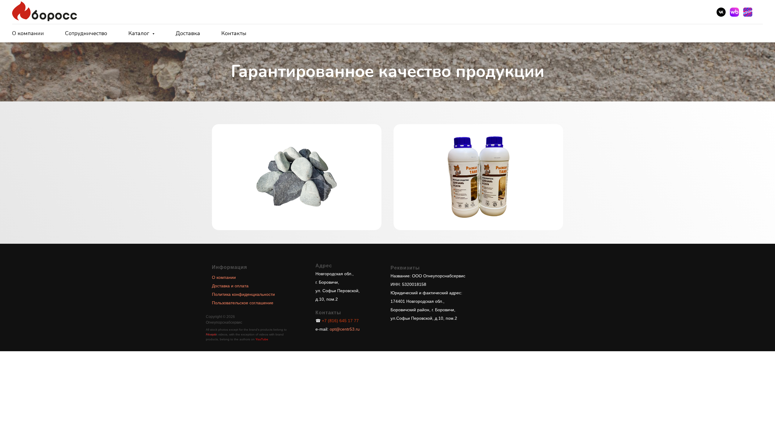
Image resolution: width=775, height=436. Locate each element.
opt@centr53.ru (344, 329)
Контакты (233, 33)
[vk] (721, 12)
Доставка (188, 33)
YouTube (262, 339)
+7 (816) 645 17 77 (340, 320)
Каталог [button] (139, 33)
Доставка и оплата (230, 285)
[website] (734, 12)
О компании (28, 33)
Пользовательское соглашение (242, 302)
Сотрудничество (86, 33)
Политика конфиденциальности (243, 294)
